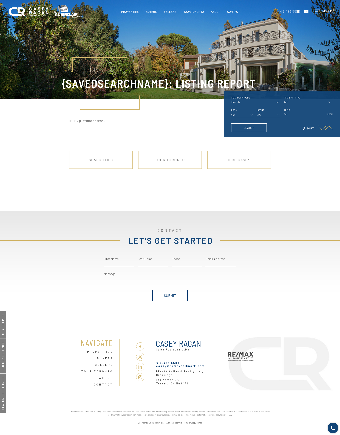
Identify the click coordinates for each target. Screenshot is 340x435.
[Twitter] (140, 357)
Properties (130, 11)
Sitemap (198, 423)
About (215, 11)
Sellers (170, 11)
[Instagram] (140, 377)
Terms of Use (188, 423)
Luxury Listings (3, 356)
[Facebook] (140, 346)
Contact (233, 11)
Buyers (151, 11)
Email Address (215, 258)
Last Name (145, 258)
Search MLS (3, 324)
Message (109, 273)
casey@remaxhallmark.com (180, 366)
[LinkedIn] (140, 367)
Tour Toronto (193, 11)
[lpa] (329, 128)
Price (287, 110)
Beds (234, 110)
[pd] (322, 128)
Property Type (292, 98)
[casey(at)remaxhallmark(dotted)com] (306, 11)
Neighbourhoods (240, 98)
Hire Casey (239, 160)
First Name (111, 258)
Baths (260, 110)
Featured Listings (3, 393)
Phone (176, 258)
